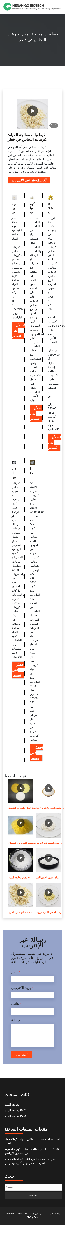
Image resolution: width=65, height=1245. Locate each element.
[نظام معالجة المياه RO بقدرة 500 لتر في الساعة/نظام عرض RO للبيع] (20, 860)
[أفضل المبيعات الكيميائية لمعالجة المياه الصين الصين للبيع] (48, 860)
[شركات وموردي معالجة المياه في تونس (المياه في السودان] (20, 825)
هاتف (16, 1004)
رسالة (15, 1020)
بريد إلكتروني (22, 988)
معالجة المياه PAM (15, 1116)
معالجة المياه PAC (15, 1110)
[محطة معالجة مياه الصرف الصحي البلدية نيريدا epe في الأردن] (48, 895)
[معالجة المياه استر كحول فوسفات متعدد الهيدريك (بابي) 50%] (48, 791)
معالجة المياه (12, 1104)
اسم (15, 972)
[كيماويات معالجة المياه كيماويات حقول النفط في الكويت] (48, 825)
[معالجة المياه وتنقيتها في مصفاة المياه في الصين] (20, 895)
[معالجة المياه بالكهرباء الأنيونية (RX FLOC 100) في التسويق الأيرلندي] (20, 791)
